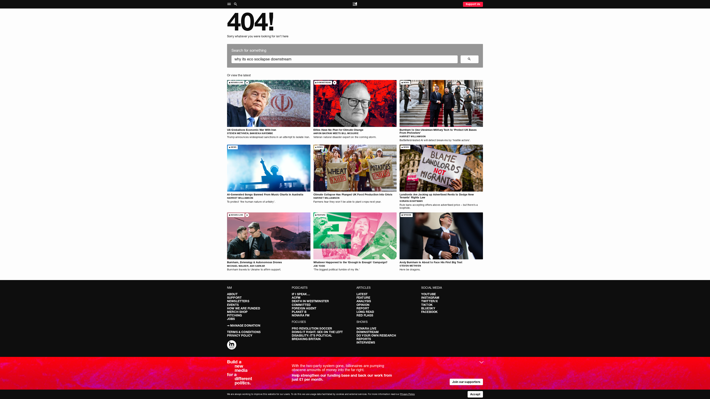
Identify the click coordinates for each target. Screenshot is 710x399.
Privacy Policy (239, 335)
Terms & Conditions (244, 332)
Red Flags (364, 315)
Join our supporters (466, 382)
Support (234, 297)
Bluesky (428, 308)
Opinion (362, 305)
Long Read (365, 312)
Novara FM (301, 315)
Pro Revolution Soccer (312, 328)
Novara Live (366, 328)
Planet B (299, 312)
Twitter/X (429, 301)
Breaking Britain (306, 339)
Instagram (430, 297)
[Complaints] (231, 345)
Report (362, 308)
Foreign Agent (304, 308)
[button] (230, 4)
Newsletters (238, 301)
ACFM (296, 297)
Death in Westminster (310, 301)
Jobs (231, 319)
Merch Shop (237, 312)
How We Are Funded (243, 308)
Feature (363, 297)
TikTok (427, 305)
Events (233, 305)
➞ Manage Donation (243, 325)
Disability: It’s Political (312, 335)
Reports (363, 339)
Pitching (234, 315)
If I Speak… (301, 294)
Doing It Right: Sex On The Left (317, 332)
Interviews (365, 342)
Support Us (473, 4)
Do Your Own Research (376, 335)
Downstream (367, 332)
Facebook (429, 312)
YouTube (428, 294)
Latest (362, 294)
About (232, 294)
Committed (301, 305)
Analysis (363, 301)
